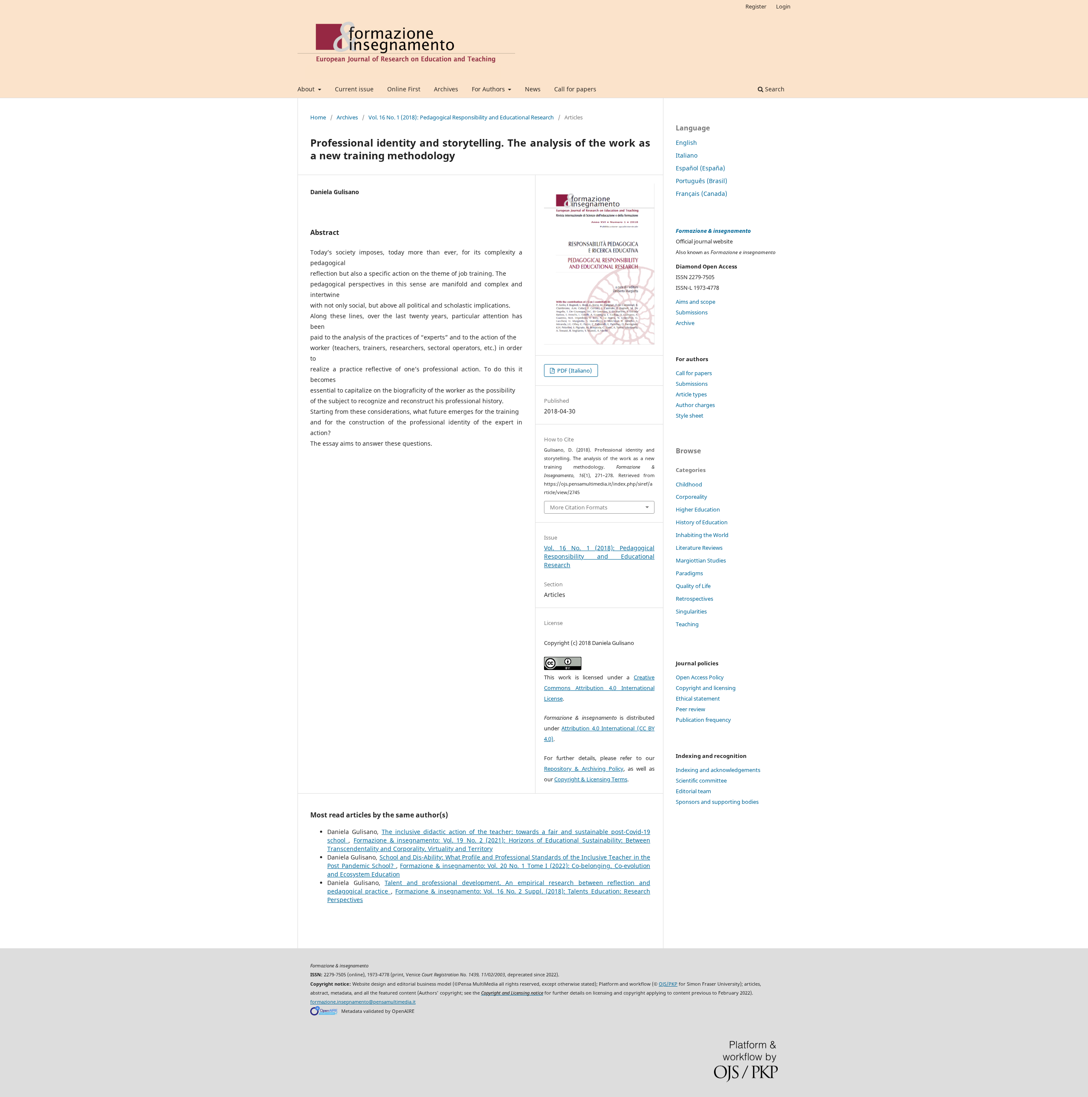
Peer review (690, 709)
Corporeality (691, 496)
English (686, 143)
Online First (403, 89)
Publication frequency (703, 720)
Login (783, 6)
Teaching (687, 624)
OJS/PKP (668, 984)
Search (774, 89)
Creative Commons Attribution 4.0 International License (599, 687)
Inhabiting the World (702, 535)
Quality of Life (693, 586)
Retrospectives (694, 598)
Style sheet (689, 415)
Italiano (686, 155)
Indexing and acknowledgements (718, 770)
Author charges (695, 405)
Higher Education (698, 509)
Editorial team (693, 791)
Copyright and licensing (706, 688)
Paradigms (689, 573)
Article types (691, 394)
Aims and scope (695, 301)
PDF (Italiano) (574, 370)
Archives (446, 89)
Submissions (692, 312)
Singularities (691, 611)
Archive (685, 323)
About (307, 89)
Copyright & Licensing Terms (590, 779)
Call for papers (575, 89)
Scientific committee (701, 780)
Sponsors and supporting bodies (717, 802)
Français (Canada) (701, 193)
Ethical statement (698, 698)
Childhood (689, 484)
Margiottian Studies (701, 560)
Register (755, 6)
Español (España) (700, 168)
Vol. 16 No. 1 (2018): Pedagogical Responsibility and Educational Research (461, 117)
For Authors (489, 89)
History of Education (702, 522)
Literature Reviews (699, 547)
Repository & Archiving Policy (583, 768)
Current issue (354, 89)
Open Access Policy (700, 677)
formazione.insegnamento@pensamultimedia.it (363, 1002)
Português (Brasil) (701, 181)
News (533, 89)
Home (318, 117)
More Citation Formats (578, 507)
